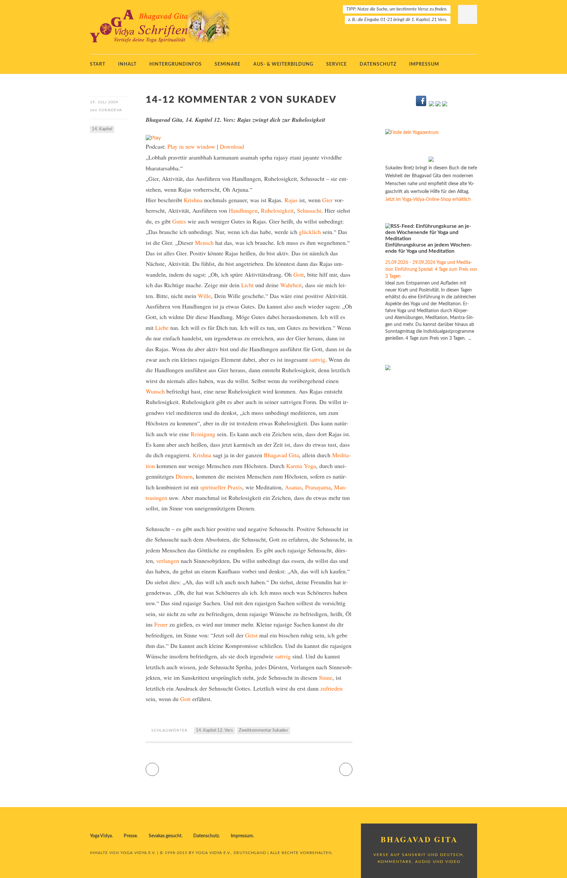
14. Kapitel (102, 129)
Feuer (161, 624)
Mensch (204, 242)
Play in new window (191, 146)
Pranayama (318, 487)
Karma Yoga (301, 466)
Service (336, 64)
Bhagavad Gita (281, 455)
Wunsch (155, 391)
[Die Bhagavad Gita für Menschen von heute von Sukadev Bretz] (431, 160)
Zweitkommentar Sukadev (263, 730)
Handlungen (243, 210)
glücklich (310, 232)
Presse (130, 836)
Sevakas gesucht (165, 836)
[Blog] (438, 105)
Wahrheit (291, 285)
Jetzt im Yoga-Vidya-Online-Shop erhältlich (428, 199)
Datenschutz (378, 64)
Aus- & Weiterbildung (283, 64)
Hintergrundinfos (175, 64)
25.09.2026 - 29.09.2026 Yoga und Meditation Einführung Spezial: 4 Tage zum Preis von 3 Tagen (431, 269)
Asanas (293, 487)
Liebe (162, 328)
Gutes (179, 221)
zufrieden (331, 688)
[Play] (153, 137)
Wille (204, 296)
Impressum (424, 64)
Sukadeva (110, 110)
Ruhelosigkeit (277, 210)
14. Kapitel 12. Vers (214, 730)
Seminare (228, 64)
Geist (251, 635)
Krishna (193, 200)
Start (97, 64)
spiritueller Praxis (221, 487)
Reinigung (203, 434)
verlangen (167, 561)
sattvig (317, 359)
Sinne (325, 677)
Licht (247, 285)
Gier (327, 200)
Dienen (184, 476)
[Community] (444, 105)
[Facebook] (421, 105)
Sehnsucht (309, 210)
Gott (298, 274)
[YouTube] (431, 105)
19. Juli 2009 (104, 102)
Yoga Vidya (101, 836)
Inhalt (127, 64)
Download (232, 146)
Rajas (291, 200)
